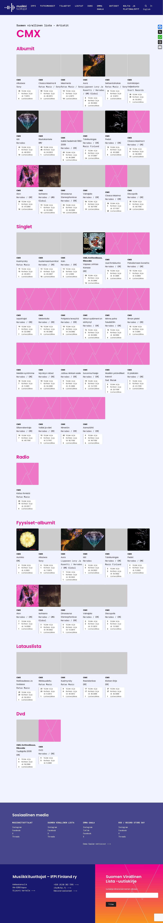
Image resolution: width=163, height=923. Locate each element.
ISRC (90, 6)
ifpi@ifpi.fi (60, 888)
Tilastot (65, 6)
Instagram (17, 827)
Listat (79, 6)
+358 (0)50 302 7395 (63, 884)
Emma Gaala (100, 7)
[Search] (145, 6)
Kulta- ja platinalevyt (131, 7)
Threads (15, 836)
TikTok (86, 830)
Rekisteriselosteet (63, 891)
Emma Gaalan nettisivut (94, 844)
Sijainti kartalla (21, 890)
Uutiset (114, 6)
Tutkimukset (47, 6)
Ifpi (33, 6)
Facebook (16, 830)
